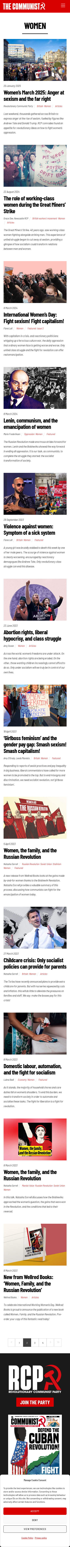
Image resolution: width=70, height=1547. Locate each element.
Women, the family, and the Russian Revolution (30, 853)
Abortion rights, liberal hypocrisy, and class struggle (32, 635)
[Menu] (63, 5)
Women (47, 106)
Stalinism (57, 864)
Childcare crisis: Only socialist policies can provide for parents (35, 963)
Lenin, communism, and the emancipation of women (31, 423)
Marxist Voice (28, 1185)
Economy (22, 1079)
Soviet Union (46, 864)
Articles (58, 106)
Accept (35, 1511)
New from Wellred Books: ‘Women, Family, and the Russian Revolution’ (28, 1283)
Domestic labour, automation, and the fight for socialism (33, 1069)
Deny (35, 1520)
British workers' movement (44, 218)
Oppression (29, 434)
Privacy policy (41, 1537)
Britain (40, 106)
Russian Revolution (30, 864)
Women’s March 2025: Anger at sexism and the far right (34, 95)
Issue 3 (40, 328)
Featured (32, 328)
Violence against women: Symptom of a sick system (29, 529)
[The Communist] (24, 8)
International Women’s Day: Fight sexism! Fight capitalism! (34, 317)
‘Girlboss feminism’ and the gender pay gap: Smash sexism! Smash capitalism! (35, 744)
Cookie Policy (27, 1537)
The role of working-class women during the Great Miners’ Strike (35, 204)
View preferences (35, 1529)
